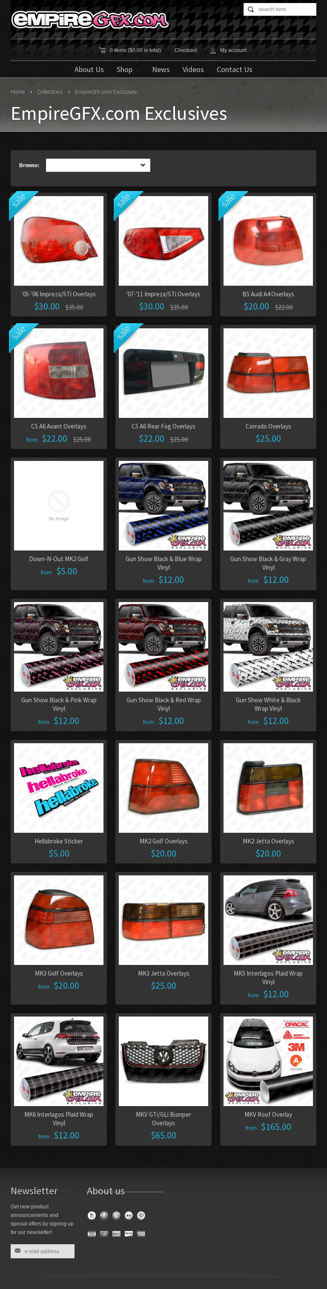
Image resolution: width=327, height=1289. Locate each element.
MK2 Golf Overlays (164, 841)
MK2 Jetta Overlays (268, 841)
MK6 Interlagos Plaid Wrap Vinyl (58, 1118)
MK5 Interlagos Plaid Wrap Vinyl (268, 977)
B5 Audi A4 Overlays (268, 294)
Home (18, 92)
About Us (89, 69)
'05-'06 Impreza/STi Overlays (59, 294)
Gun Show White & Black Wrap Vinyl (268, 704)
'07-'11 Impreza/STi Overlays (163, 294)
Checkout (186, 50)
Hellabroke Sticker (58, 841)
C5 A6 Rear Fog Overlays (163, 426)
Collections (50, 92)
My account (233, 50)
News (161, 69)
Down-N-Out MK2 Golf (59, 559)
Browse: (29, 165)
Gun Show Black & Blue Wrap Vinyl (164, 563)
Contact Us (234, 69)
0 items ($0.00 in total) (135, 50)
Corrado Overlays (268, 426)
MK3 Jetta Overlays (163, 973)
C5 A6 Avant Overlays (58, 426)
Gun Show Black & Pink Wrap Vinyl (59, 704)
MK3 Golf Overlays (59, 973)
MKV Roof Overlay (268, 1114)
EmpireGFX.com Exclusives (106, 92)
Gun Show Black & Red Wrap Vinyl (163, 704)
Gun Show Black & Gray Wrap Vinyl (268, 563)
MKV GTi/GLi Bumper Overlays (163, 1118)
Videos (193, 69)
